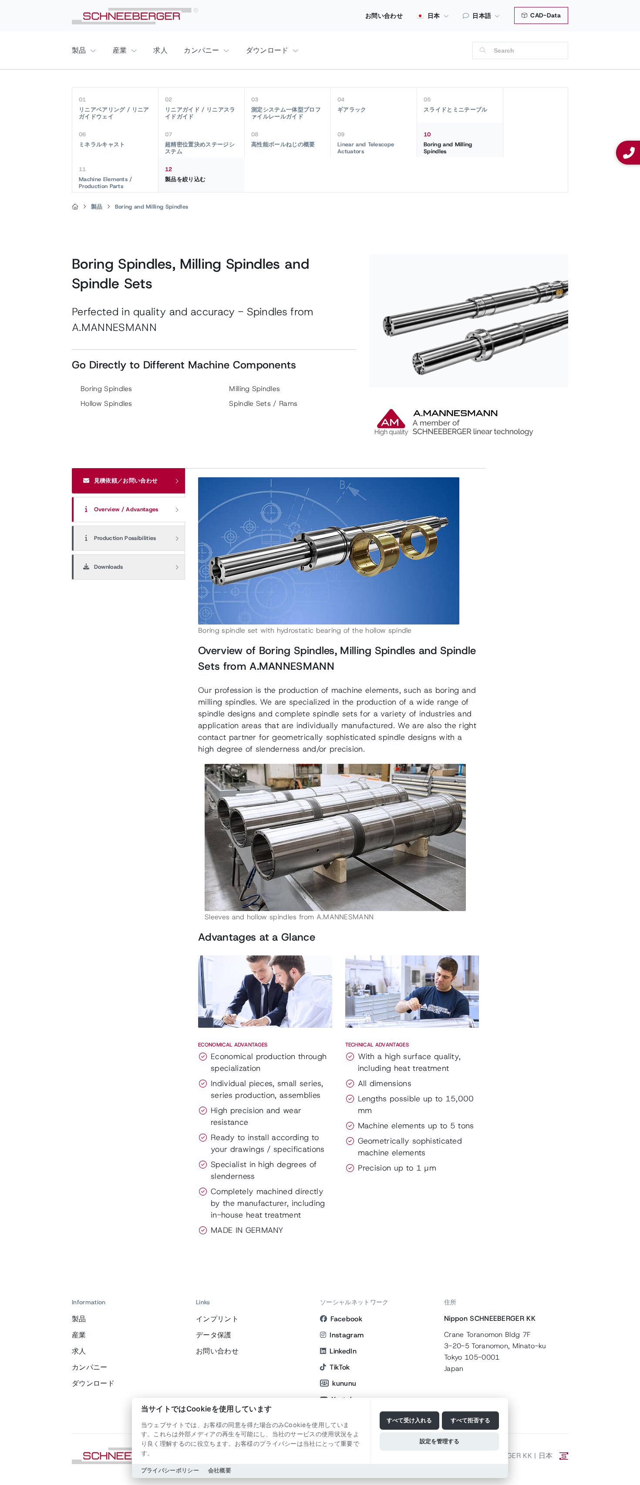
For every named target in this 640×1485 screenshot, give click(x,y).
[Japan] (75, 207)
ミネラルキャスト (102, 139)
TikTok (340, 1367)
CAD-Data (545, 15)
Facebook (346, 1318)
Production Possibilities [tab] (124, 538)
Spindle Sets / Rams (263, 403)
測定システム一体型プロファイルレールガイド (286, 108)
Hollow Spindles (106, 403)
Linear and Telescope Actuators (365, 143)
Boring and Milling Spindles (448, 143)
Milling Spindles (254, 388)
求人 (160, 50)
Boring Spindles (106, 388)
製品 (80, 50)
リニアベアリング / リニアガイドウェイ (114, 108)
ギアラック (352, 104)
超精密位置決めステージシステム (200, 143)
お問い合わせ (384, 16)
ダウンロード (268, 50)
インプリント (217, 1318)
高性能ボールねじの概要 (283, 139)
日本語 (481, 16)
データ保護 (214, 1335)
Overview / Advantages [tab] (125, 509)
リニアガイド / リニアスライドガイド (200, 108)
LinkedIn (343, 1351)
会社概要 (219, 1470)
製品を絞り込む (185, 174)
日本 (433, 16)
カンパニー (203, 50)
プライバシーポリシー (170, 1470)
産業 (121, 50)
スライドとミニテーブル (456, 104)
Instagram (347, 1335)
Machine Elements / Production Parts (105, 177)
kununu (344, 1383)
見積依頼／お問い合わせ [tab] (125, 480)
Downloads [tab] (107, 566)
